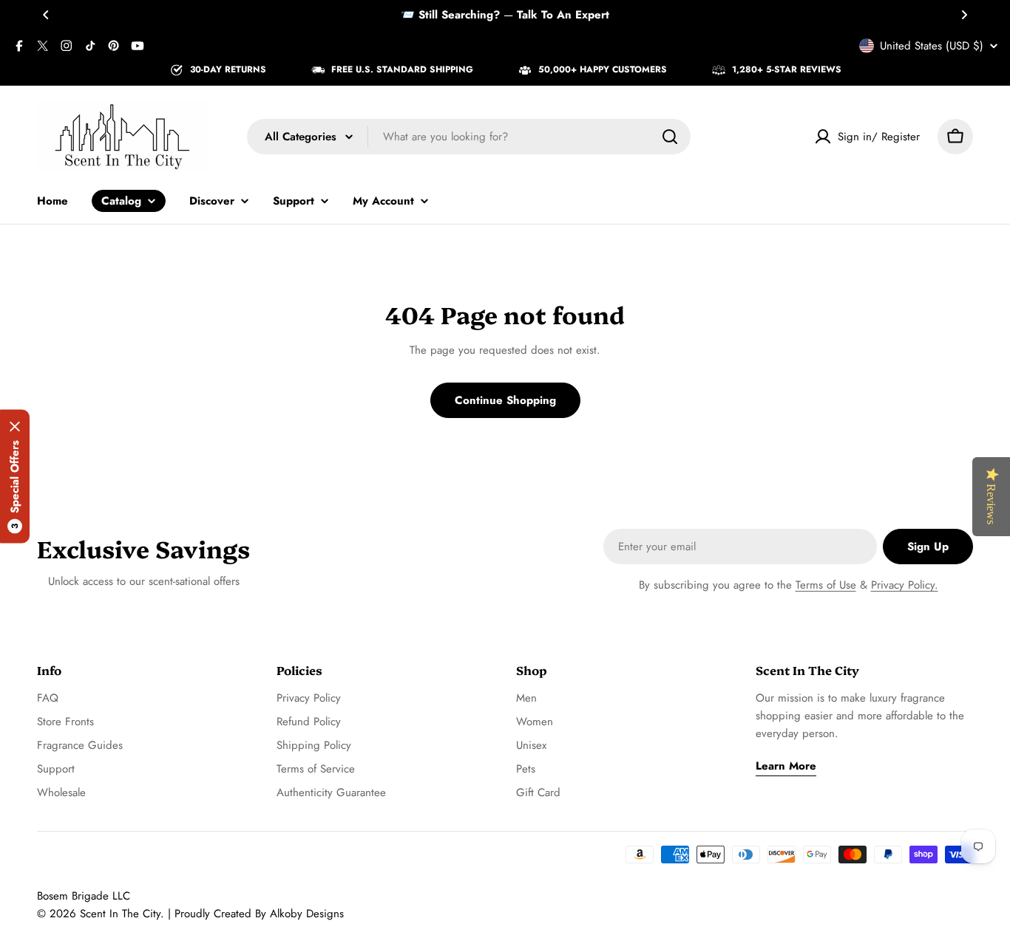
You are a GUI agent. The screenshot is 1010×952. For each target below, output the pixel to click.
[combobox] (469, 136)
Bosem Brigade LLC (83, 896)
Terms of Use (826, 585)
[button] (46, 15)
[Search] (670, 136)
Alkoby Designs (307, 913)
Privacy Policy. (904, 585)
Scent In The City (120, 913)
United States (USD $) (931, 45)
